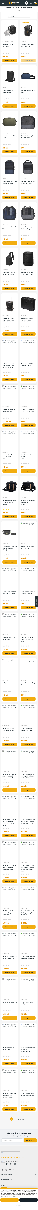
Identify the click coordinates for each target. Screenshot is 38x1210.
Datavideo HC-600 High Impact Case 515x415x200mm (27, 320)
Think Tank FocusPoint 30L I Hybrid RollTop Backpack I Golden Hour (9, 777)
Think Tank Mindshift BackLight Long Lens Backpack (27, 913)
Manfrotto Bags (7, 41)
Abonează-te (30, 1140)
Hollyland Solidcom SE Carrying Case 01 (9, 638)
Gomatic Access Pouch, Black (7, 91)
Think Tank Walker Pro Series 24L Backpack (28, 957)
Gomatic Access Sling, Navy (28, 91)
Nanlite (23, 543)
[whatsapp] (14, 1170)
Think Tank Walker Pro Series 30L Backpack (9, 957)
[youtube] (10, 1170)
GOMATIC (5, 87)
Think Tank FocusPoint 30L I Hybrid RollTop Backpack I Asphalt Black (9, 822)
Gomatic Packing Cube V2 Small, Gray (28, 228)
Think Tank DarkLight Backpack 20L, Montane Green (28, 1049)
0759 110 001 (12, 1164)
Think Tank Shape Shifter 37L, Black (8, 729)
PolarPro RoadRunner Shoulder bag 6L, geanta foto (28, 502)
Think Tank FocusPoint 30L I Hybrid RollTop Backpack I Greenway (28, 776)
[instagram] (6, 1170)
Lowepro (23, 41)
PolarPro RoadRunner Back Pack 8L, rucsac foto (28, 457)
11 (23, 1119)
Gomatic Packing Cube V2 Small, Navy (9, 228)
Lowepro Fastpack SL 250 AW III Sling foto (27, 45)
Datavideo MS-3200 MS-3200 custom (8, 410)
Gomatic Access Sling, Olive (9, 137)
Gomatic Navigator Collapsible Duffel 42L (28, 273)
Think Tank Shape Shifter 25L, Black (26, 729)
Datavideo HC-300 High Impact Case (27, 365)
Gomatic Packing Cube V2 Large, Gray (28, 137)
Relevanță (19, 16)
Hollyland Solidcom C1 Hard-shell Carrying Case (28, 639)
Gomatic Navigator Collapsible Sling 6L (8, 273)
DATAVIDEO (5, 315)
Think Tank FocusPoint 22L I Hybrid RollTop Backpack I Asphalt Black (28, 868)
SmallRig (5, 543)
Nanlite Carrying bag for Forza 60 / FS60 (9, 592)
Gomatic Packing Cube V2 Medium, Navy (9, 182)
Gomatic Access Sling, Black (28, 684)
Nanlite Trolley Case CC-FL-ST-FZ (27, 547)
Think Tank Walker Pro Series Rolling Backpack (9, 913)
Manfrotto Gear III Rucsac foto (8, 45)
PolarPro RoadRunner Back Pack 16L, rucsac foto (9, 457)
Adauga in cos (9, 60)
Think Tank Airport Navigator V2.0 (27, 1003)
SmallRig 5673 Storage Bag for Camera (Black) (9, 548)
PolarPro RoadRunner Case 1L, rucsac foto (28, 410)
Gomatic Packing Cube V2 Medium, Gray (28, 182)
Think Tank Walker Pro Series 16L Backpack (9, 1003)
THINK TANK (5, 725)
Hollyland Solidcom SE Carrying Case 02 (28, 592)
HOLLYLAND (24, 589)
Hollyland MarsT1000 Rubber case (9, 684)
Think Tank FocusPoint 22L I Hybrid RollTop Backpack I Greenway (9, 867)
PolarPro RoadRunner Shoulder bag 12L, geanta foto (9, 502)
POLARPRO (24, 406)
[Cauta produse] (26, 3)
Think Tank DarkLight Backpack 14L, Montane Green (9, 1095)
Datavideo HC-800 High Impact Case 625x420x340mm (8, 320)
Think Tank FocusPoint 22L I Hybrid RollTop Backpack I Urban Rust (28, 821)
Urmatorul (26, 1119)
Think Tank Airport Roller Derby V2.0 (8, 1048)
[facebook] (2, 1170)
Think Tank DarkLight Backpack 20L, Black (28, 1094)
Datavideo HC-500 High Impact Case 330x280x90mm (8, 365)
